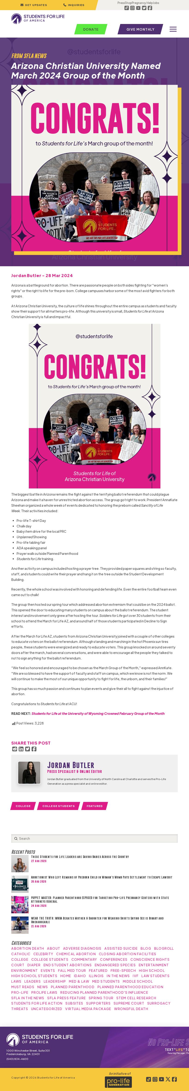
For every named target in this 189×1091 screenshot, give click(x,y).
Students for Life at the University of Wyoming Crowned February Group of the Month (98, 713)
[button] (73, 5)
